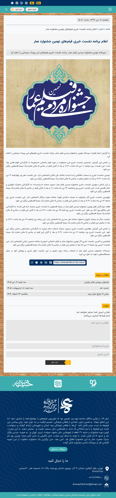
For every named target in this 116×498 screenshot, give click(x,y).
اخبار (101, 29)
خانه (108, 29)
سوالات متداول (58, 449)
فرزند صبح (32, 9)
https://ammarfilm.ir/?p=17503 (69, 262)
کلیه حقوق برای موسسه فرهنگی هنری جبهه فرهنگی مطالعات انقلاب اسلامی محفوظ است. (58, 495)
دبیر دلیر (19, 9)
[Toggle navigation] (110, 9)
